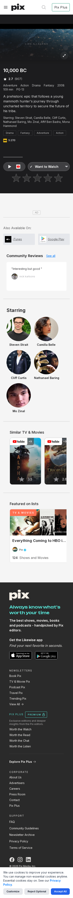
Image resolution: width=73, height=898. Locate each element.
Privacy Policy (18, 841)
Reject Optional (37, 891)
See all (50, 255)
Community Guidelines (24, 828)
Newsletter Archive (22, 834)
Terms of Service (20, 847)
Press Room (17, 794)
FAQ (12, 822)
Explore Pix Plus (20, 761)
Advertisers (17, 783)
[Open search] (44, 7)
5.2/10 (12, 140)
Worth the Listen (20, 746)
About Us (15, 777)
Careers (14, 788)
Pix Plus (14, 805)
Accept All (60, 891)
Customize (12, 891)
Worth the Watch (20, 729)
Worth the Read (19, 735)
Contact (14, 800)
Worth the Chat (19, 740)
